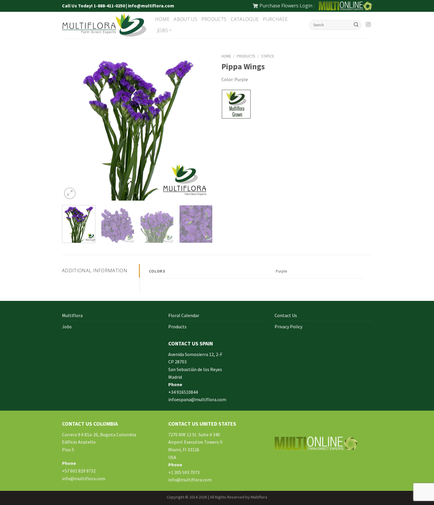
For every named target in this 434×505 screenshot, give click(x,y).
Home (162, 19)
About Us (185, 19)
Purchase (275, 19)
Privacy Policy (288, 326)
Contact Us (286, 315)
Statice (267, 56)
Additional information (94, 270)
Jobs (162, 30)
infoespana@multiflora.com (197, 399)
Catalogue (245, 19)
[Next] (202, 125)
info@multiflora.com (83, 478)
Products (214, 19)
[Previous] (72, 125)
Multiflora (72, 315)
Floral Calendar (183, 315)
